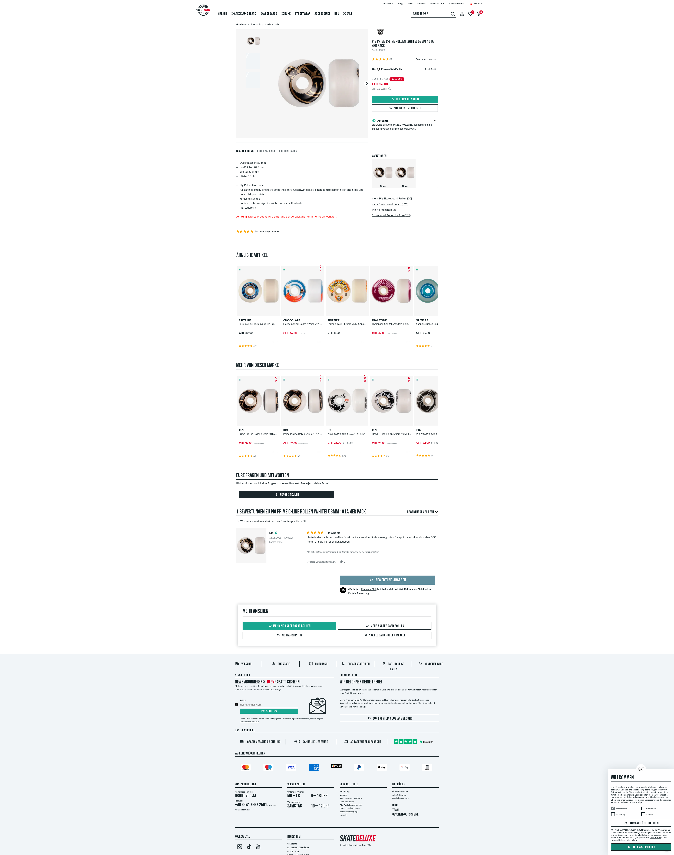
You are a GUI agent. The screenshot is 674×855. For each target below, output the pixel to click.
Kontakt (343, 815)
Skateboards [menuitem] (268, 14)
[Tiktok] (248, 847)
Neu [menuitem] (336, 14)
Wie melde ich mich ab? (249, 721)
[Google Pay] (405, 768)
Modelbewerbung (400, 798)
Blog (400, 3)
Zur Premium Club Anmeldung (393, 718)
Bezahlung (344, 791)
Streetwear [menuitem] (302, 14)
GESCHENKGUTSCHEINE (405, 814)
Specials (421, 3)
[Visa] (291, 768)
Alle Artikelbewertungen (351, 805)
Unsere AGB (292, 844)
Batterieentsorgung (348, 811)
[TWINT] (337, 766)
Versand (246, 664)
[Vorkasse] (427, 768)
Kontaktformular (242, 809)
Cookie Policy (293, 851)
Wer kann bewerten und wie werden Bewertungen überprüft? (273, 521)
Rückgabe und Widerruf (351, 798)
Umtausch (321, 664)
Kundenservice (456, 3)
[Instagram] (239, 847)
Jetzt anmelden (269, 711)
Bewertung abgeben (390, 580)
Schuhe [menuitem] (286, 14)
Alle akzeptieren (643, 847)
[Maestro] (269, 768)
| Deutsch (477, 3)
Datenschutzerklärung (298, 847)
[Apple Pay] (382, 768)
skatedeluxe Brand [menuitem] (243, 14)
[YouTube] (258, 847)
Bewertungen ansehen (426, 59)
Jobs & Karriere (399, 795)
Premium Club (437, 3)
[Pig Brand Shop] (405, 32)
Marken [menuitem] (222, 14)
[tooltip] (435, 69)
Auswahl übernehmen (644, 823)
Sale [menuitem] (349, 14)
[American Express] (314, 768)
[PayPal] (359, 768)
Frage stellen (289, 495)
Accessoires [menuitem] (322, 14)
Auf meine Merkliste (407, 108)
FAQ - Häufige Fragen (350, 808)
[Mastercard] (246, 768)
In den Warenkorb (407, 99)
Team (410, 3)
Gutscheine (387, 3)
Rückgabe (284, 664)
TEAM (395, 810)
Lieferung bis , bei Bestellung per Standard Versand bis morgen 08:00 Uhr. (402, 124)
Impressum (293, 837)
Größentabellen (359, 664)
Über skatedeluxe (400, 791)
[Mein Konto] (462, 14)
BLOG (395, 805)
